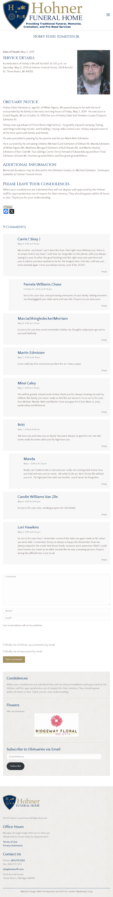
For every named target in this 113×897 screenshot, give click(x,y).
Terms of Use (10, 842)
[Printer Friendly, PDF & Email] (8, 207)
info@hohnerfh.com (13, 869)
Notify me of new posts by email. (24, 651)
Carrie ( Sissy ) (29, 239)
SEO (62, 891)
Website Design (28, 891)
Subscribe (15, 766)
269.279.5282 (18, 860)
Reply (104, 271)
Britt (21, 425)
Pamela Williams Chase (42, 284)
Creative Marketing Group (80, 891)
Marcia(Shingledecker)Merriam (43, 318)
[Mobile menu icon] (108, 15)
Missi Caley (27, 383)
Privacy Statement (13, 845)
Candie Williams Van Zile (38, 497)
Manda (29, 459)
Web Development (46, 891)
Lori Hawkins (28, 527)
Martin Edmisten (31, 353)
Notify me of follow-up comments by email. (30, 644)
